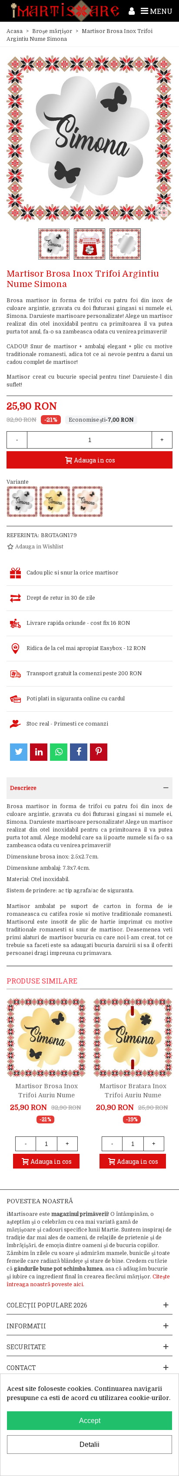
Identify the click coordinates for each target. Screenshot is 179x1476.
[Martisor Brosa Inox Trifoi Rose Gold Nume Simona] (87, 501)
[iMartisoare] (65, 11)
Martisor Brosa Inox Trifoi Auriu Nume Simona (46, 1095)
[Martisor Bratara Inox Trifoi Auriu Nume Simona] (132, 1037)
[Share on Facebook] (78, 752)
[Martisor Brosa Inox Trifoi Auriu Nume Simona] (54, 501)
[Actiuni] (131, 11)
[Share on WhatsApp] (58, 752)
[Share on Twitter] (18, 752)
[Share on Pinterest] (98, 752)
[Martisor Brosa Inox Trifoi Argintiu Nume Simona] (22, 501)
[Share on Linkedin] (38, 752)
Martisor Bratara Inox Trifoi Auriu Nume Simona (132, 1095)
